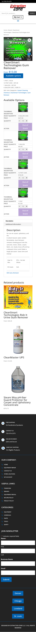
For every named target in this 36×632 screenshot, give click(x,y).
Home (5, 30)
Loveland (18, 608)
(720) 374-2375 (7, 1)
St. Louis (18, 616)
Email (3, 568)
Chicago (18, 601)
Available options (13, 75)
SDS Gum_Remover (13, 273)
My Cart (17, 17)
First (2, 547)
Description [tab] (9, 221)
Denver (18, 593)
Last (2, 555)
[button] (29, 40)
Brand (10, 30)
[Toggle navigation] (18, 20)
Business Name (7, 559)
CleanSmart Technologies (18, 93)
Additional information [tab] (13, 224)
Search (32, 13)
